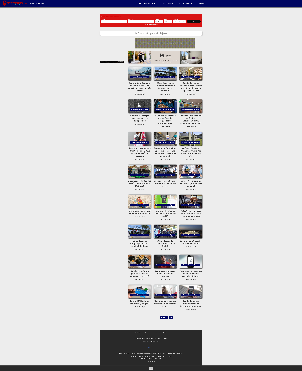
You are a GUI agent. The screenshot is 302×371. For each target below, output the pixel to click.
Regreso (166, 19)
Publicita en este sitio (160, 333)
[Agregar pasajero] (183, 21)
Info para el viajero (150, 4)
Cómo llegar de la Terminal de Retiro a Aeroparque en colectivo (165, 87)
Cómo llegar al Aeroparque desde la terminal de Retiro (140, 243)
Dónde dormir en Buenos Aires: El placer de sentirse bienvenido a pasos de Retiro (191, 87)
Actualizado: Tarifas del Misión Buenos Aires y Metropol (139, 183)
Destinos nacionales (185, 4)
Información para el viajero (139, 77)
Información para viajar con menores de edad (140, 212)
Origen (103, 19)
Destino (130, 19)
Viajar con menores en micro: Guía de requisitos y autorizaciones (165, 119)
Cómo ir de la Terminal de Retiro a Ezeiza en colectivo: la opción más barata (139, 87)
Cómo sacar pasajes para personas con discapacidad (139, 118)
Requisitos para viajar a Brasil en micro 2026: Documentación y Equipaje (140, 152)
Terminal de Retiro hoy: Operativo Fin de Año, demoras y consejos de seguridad (165, 152)
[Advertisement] (112, 48)
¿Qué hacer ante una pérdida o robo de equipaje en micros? (139, 274)
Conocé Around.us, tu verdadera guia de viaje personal (191, 183)
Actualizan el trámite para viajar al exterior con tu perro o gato (191, 213)
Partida (157, 19)
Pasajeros (175, 19)
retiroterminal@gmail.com (151, 342)
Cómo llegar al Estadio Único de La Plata (191, 242)
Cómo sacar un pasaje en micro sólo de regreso (165, 274)
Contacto (137, 333)
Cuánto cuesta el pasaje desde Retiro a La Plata (165, 182)
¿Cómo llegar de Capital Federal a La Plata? (165, 243)
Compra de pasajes (166, 4)
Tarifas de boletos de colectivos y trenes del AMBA (165, 213)
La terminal (201, 4)
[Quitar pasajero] (175, 21)
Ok (151, 368)
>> (171, 317)
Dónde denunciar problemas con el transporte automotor (190, 304)
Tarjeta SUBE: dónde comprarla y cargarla (140, 302)
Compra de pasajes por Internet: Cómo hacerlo (165, 302)
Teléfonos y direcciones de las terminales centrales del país (191, 274)
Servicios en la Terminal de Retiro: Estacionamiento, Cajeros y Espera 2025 (190, 119)
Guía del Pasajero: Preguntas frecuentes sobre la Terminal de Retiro (190, 152)
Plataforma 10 (154, 24)
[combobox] (114, 21)
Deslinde (147, 333)
